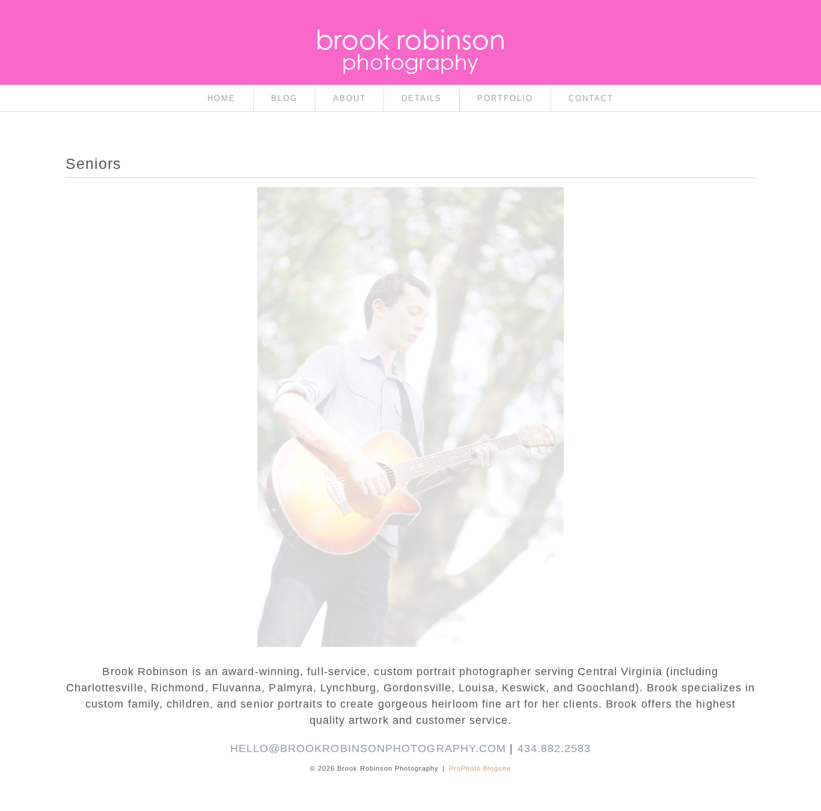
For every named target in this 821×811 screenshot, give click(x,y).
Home (221, 98)
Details (421, 98)
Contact (591, 98)
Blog (284, 98)
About (349, 98)
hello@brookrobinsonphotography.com (368, 748)
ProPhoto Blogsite (480, 768)
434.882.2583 (554, 748)
